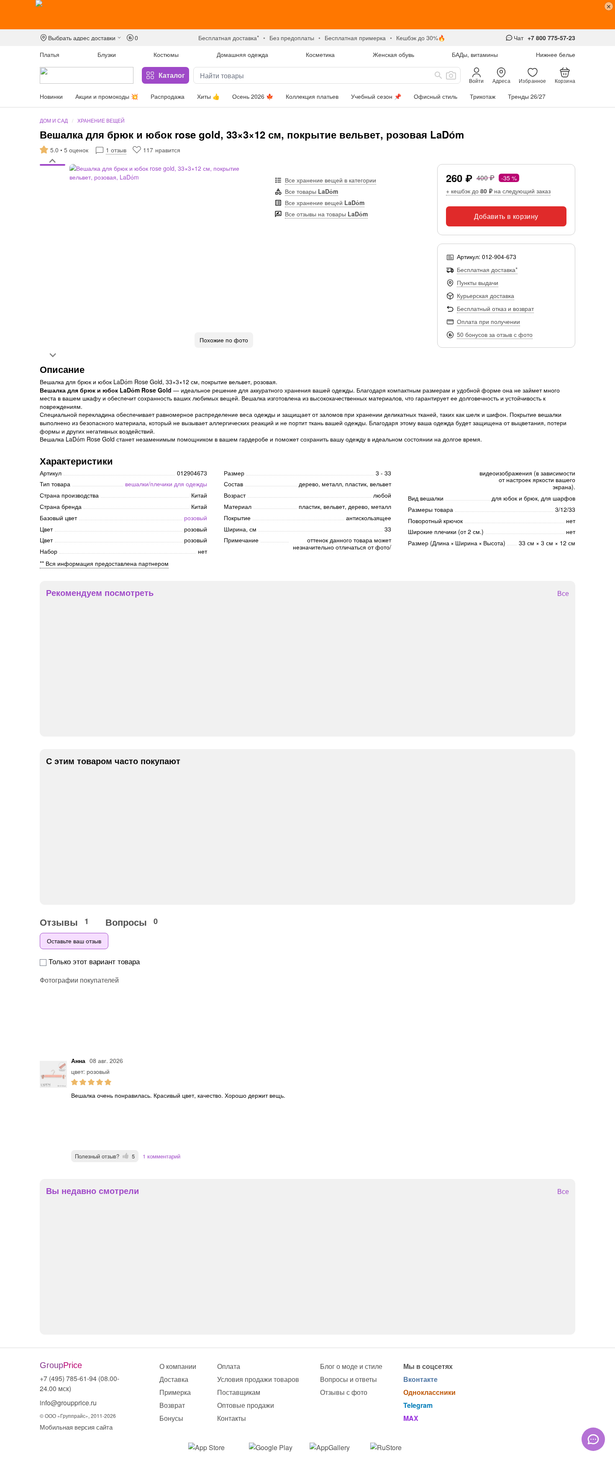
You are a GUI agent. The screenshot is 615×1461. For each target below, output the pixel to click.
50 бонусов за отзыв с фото (495, 334)
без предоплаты (291, 37)
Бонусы (171, 1418)
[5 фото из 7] (52, 183)
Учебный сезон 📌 (376, 96)
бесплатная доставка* (228, 37)
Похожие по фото (224, 340)
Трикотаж (482, 96)
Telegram (418, 1405)
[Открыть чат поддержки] (593, 1439)
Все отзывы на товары (326, 214)
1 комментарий (161, 1156)
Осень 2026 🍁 (252, 96)
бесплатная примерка (355, 37)
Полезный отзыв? (105, 1156)
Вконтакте (420, 1379)
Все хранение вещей (324, 202)
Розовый (195, 518)
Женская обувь (393, 54)
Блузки (106, 54)
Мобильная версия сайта (76, 1426)
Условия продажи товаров (258, 1379)
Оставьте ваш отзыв (74, 941)
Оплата (228, 1366)
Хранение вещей (101, 120)
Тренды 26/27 (527, 96)
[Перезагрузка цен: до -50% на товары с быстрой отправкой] (307, 14)
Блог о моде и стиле (351, 1366)
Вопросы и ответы (348, 1379)
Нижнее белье (555, 54)
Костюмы (166, 54)
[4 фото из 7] (52, 179)
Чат (518, 37)
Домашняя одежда (242, 54)
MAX (410, 1418)
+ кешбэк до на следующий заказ (498, 191)
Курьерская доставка (485, 295)
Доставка (173, 1379)
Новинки (51, 96)
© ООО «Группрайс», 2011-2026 (78, 1415)
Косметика (320, 54)
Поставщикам (238, 1392)
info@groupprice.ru (68, 1402)
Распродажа (167, 96)
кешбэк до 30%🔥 (420, 37)
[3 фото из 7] (52, 174)
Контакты (231, 1418)
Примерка (175, 1392)
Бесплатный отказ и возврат (495, 308)
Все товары (311, 191)
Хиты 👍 (208, 96)
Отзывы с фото (343, 1392)
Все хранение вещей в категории (330, 180)
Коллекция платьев (312, 96)
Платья (49, 54)
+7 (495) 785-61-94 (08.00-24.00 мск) (79, 1383)
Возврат (172, 1405)
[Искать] (438, 75)
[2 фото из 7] (52, 170)
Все (563, 593)
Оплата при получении (488, 321)
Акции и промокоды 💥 (106, 96)
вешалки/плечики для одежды (166, 484)
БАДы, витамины (475, 54)
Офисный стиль (435, 96)
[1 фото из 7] (52, 166)
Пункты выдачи (477, 282)
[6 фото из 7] (52, 187)
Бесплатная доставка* (487, 269)
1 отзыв (116, 150)
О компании (177, 1366)
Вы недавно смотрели (92, 1190)
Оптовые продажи (245, 1405)
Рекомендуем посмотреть (100, 592)
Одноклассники (429, 1392)
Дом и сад (54, 120)
